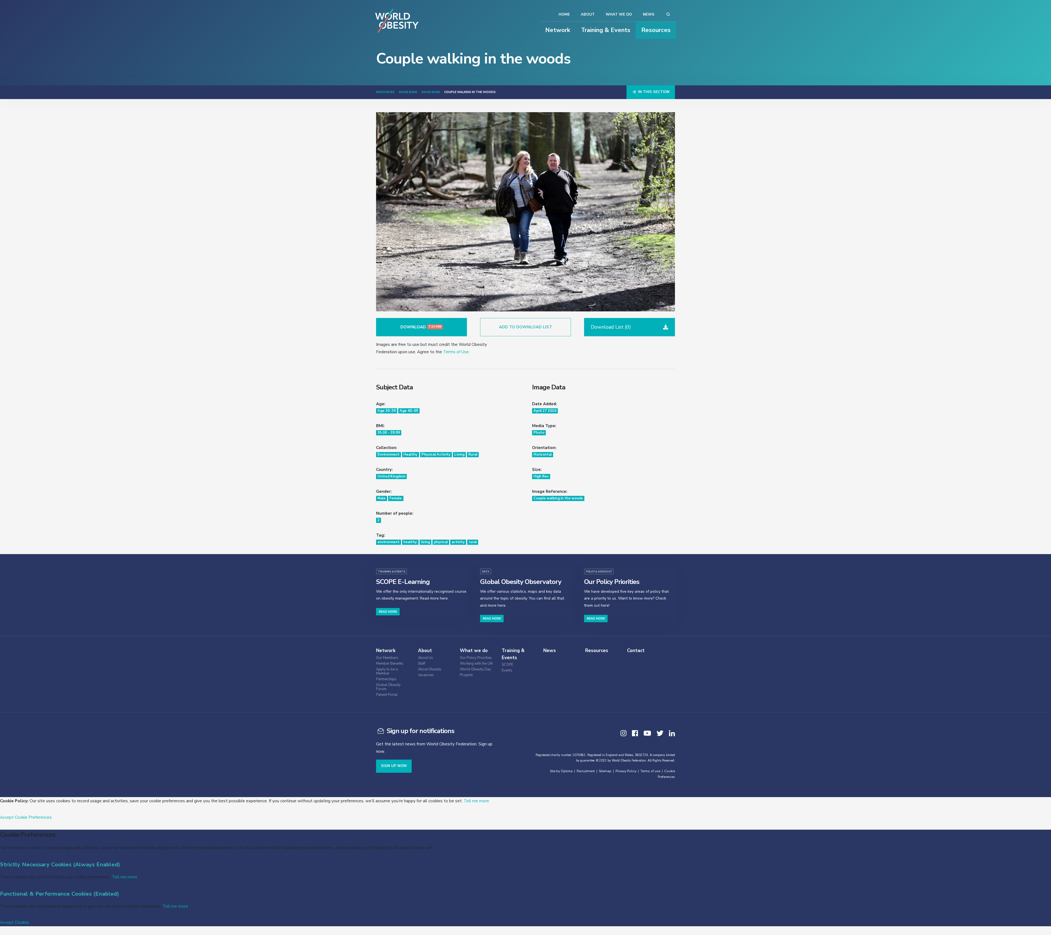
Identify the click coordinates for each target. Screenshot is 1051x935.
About (588, 14)
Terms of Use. (456, 352)
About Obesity (429, 669)
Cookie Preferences (33, 817)
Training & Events (605, 30)
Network (557, 30)
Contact (636, 650)
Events (507, 670)
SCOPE (507, 665)
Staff (421, 664)
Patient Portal (387, 695)
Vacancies (426, 675)
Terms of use (650, 771)
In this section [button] (653, 91)
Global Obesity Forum (388, 687)
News (648, 14)
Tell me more (476, 801)
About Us (425, 658)
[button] (629, 327)
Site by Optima (561, 771)
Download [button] (421, 327)
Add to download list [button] (525, 327)
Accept (7, 817)
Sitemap (605, 771)
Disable (22, 922)
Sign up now (394, 765)
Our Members (387, 658)
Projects (466, 675)
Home (564, 14)
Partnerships (386, 679)
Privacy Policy (626, 771)
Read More (388, 612)
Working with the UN (476, 664)
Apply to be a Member (387, 671)
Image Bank (408, 92)
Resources (656, 30)
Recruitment (586, 771)
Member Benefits (389, 664)
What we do (619, 14)
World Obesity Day (475, 669)
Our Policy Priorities (476, 658)
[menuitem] (395, 657)
